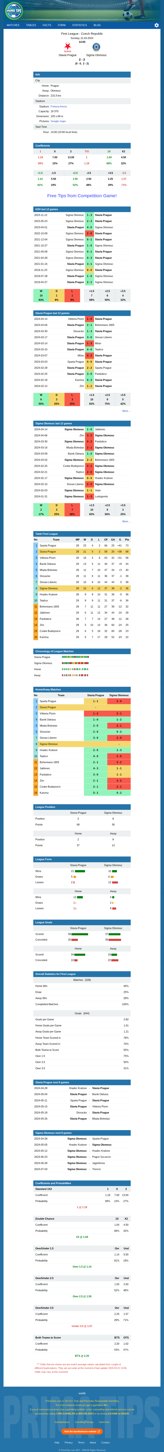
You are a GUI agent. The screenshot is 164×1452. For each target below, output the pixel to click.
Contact (105, 1442)
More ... (126, 411)
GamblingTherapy (84, 1422)
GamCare (104, 1422)
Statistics (79, 25)
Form (62, 25)
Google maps (58, 121)
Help (56, 1442)
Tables (31, 25)
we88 (82, 1393)
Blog (97, 25)
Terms (81, 1442)
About (93, 1442)
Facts (47, 25)
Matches (13, 25)
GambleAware (62, 1422)
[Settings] (156, 25)
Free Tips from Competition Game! (82, 195)
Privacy (69, 1442)
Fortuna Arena (59, 106)
